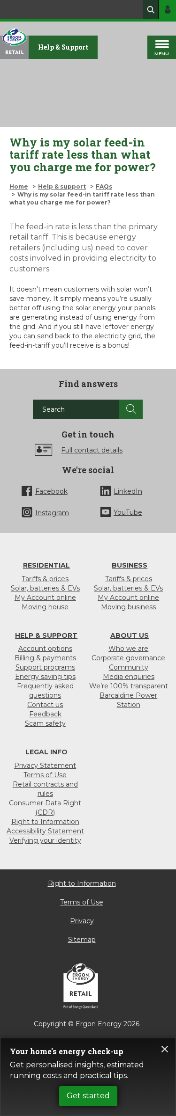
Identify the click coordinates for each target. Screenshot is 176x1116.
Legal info (46, 752)
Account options (45, 648)
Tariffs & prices (45, 579)
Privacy (82, 921)
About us (129, 635)
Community (128, 667)
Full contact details (91, 450)
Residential (46, 565)
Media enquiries (128, 676)
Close (164, 1049)
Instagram (52, 513)
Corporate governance (128, 658)
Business (129, 565)
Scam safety (45, 723)
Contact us (45, 704)
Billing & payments (45, 658)
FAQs (104, 186)
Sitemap (82, 939)
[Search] (131, 409)
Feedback (45, 714)
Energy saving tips (45, 676)
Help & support (62, 186)
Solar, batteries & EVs (45, 588)
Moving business (128, 607)
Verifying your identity (45, 840)
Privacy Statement (45, 765)
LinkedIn (128, 491)
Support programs (45, 667)
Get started (88, 1095)
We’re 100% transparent (128, 686)
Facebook (51, 491)
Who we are (128, 648)
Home (18, 186)
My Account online (45, 597)
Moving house (45, 607)
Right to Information (45, 821)
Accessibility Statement (45, 831)
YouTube (128, 512)
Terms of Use (45, 775)
